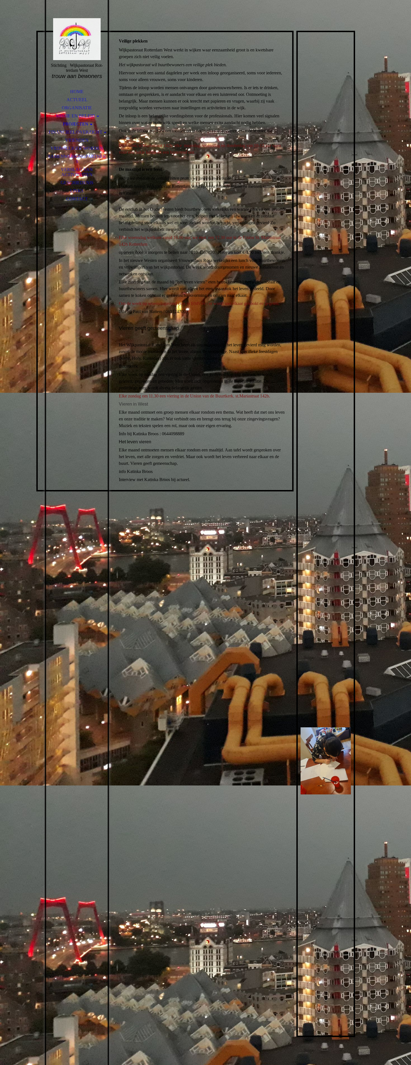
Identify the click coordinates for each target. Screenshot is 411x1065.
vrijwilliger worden (77, 148)
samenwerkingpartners (77, 159)
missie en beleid (75, 115)
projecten (75, 124)
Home (77, 91)
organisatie (77, 107)
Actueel (77, 99)
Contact (77, 199)
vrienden (77, 140)
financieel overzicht (75, 132)
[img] (77, 39)
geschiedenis (77, 182)
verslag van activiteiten (77, 172)
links (77, 190)
